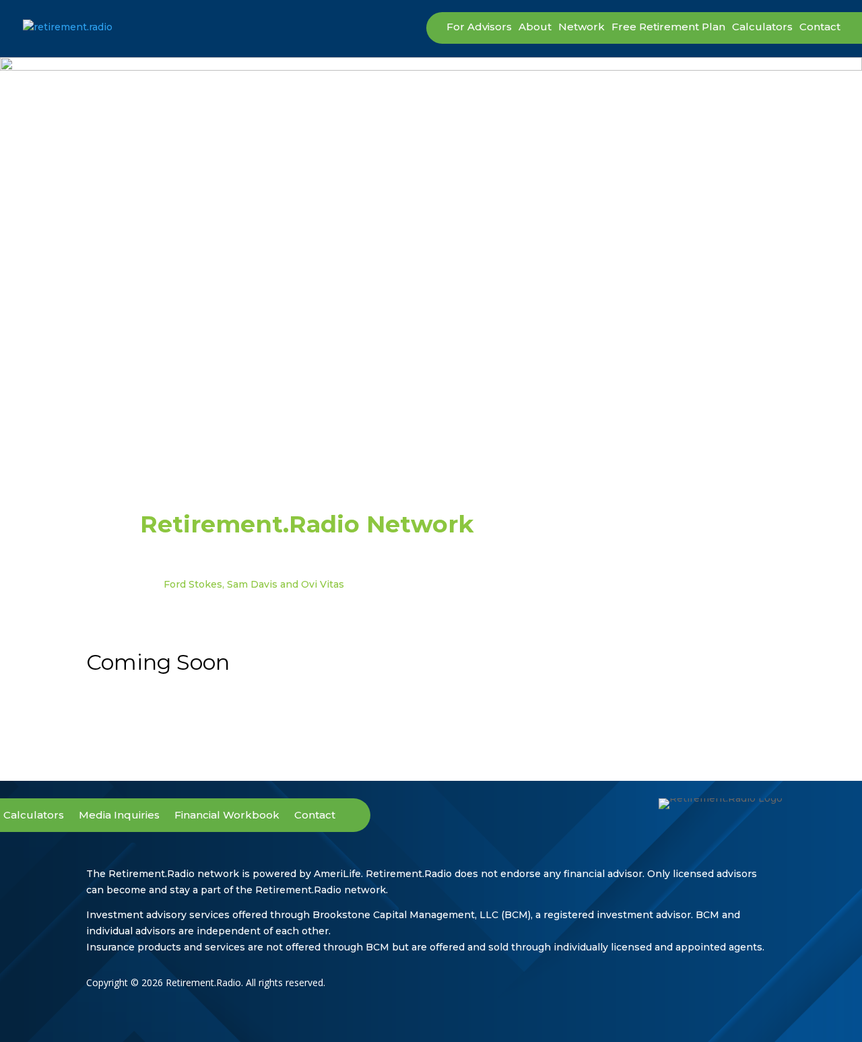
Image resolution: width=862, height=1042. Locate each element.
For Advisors (479, 27)
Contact (819, 27)
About (535, 27)
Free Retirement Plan (668, 27)
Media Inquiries (119, 815)
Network (581, 27)
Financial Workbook (226, 815)
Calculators (762, 27)
